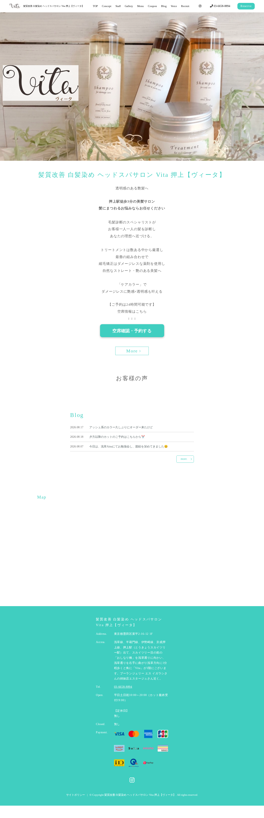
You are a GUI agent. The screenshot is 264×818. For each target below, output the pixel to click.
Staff (118, 6)
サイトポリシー (75, 794)
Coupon (152, 6)
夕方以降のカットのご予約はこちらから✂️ (117, 436)
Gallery (129, 6)
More (132, 350)
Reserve (246, 6)
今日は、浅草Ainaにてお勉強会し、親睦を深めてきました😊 (128, 446)
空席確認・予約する (132, 330)
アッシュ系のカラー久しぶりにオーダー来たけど (121, 427)
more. (184, 458)
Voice (174, 6)
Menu (140, 6)
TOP (95, 6)
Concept (106, 6)
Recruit (185, 6)
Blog (164, 6)
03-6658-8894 (221, 6)
